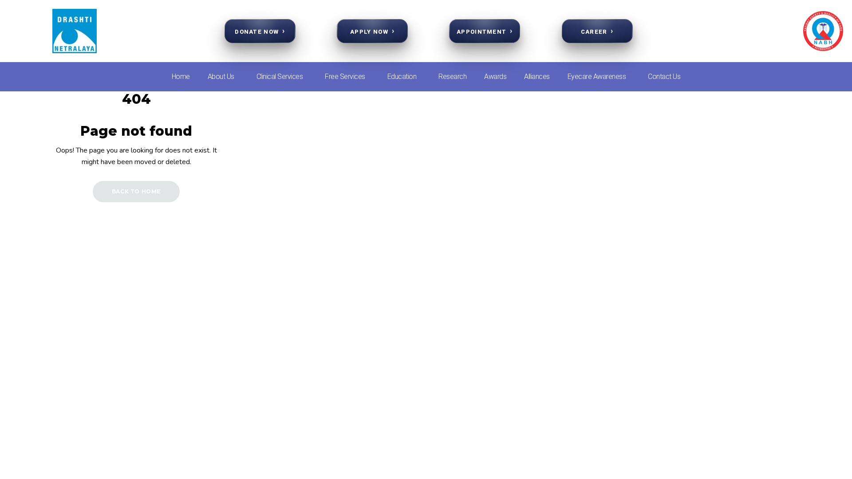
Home (181, 76)
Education (402, 76)
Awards (495, 76)
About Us (221, 76)
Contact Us (664, 76)
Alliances (537, 76)
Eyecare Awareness (597, 76)
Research (452, 76)
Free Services (345, 76)
